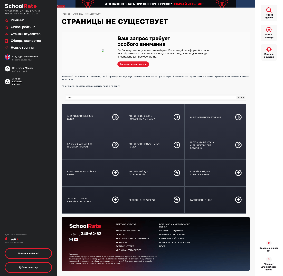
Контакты (122, 242)
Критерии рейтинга (171, 238)
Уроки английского (129, 250)
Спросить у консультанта (133, 64)
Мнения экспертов (128, 230)
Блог (162, 246)
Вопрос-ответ (125, 246)
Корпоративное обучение (132, 238)
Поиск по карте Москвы (174, 242)
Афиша (120, 234)
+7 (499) (85, 234)
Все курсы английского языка (174, 225)
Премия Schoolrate (172, 234)
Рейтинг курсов (126, 224)
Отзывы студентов (171, 230)
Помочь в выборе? (28, 253)
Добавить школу (28, 267)
